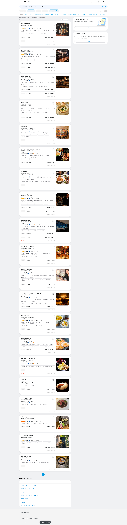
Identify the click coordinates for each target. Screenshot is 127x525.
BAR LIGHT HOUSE (26, 456)
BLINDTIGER (25, 102)
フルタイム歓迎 (102, 14)
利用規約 (22, 518)
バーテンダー (30, 11)
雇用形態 (22, 10)
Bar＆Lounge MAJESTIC (28, 194)
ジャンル (44, 10)
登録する (90, 41)
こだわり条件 (53, 11)
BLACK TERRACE (26, 269)
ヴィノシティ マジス (26, 398)
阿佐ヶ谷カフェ (25, 126)
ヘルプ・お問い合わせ (25, 515)
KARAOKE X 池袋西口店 (28, 358)
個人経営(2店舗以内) (49, 14)
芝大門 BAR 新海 (25, 24)
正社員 (25, 14)
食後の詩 (23, 379)
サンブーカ (24, 171)
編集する (90, 28)
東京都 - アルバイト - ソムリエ (28, 492)
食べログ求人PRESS (25, 512)
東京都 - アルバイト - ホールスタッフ (29, 495)
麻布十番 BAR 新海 (26, 76)
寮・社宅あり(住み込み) (92, 14)
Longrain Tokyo (25, 316)
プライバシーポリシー (29, 518)
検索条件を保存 (46, 522)
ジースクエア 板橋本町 (27, 436)
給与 (38, 10)
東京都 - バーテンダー (26, 482)
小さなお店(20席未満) (72, 14)
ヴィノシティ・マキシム (27, 247)
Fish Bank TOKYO (26, 220)
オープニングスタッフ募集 (60, 14)
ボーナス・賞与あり (82, 14)
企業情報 (36, 518)
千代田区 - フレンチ (25, 502)
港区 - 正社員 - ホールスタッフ (28, 505)
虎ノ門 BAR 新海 (25, 50)
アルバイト (31, 14)
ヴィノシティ (24, 417)
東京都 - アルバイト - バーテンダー (29, 485)
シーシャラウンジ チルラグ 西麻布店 (31, 293)
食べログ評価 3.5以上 (39, 14)
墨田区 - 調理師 (24, 498)
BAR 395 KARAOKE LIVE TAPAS (30, 149)
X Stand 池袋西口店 (26, 338)
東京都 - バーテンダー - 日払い (28, 488)
